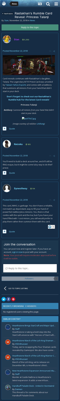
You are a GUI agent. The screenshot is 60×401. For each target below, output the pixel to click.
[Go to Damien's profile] (7, 387)
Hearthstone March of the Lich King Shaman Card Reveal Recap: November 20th (34, 340)
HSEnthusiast (21, 344)
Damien (18, 389)
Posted (15, 50)
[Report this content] (50, 51)
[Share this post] (54, 51)
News (32, 20)
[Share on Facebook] (8, 299)
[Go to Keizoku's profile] (7, 144)
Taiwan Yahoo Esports (16, 84)
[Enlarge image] (29, 64)
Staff (17, 329)
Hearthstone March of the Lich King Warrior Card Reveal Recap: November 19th (34, 355)
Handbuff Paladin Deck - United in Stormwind (33, 385)
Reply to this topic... (18, 268)
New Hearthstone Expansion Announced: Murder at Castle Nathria (34, 370)
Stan (6, 20)
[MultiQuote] (4, 128)
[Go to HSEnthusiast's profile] (7, 342)
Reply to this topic (30, 27)
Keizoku (18, 144)
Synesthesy (20, 188)
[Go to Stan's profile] (7, 39)
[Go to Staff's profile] (7, 327)
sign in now (17, 252)
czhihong (40, 123)
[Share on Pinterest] (13, 299)
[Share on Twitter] (4, 299)
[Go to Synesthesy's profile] (7, 188)
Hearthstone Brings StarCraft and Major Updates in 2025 (34, 325)
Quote (12, 128)
